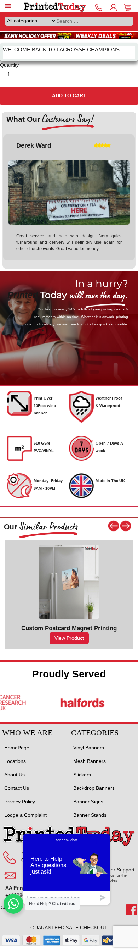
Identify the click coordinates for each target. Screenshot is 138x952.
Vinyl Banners (88, 747)
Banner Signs (88, 801)
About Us (14, 774)
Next (125, 526)
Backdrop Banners (94, 788)
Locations (15, 761)
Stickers (82, 774)
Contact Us (16, 788)
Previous (113, 526)
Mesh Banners (89, 761)
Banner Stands (90, 815)
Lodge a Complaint (25, 815)
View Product (69, 638)
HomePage (16, 747)
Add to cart (69, 95)
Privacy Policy (19, 801)
